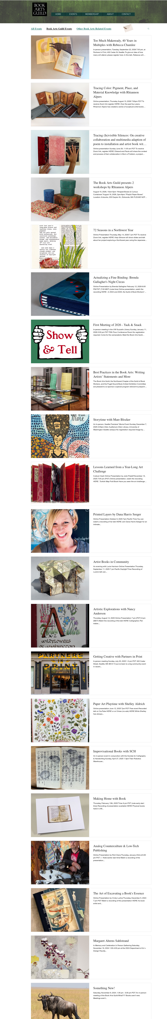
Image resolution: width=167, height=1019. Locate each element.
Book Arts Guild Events (59, 28)
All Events (36, 28)
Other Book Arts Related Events (94, 28)
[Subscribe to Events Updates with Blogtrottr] (128, 27)
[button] (148, 29)
